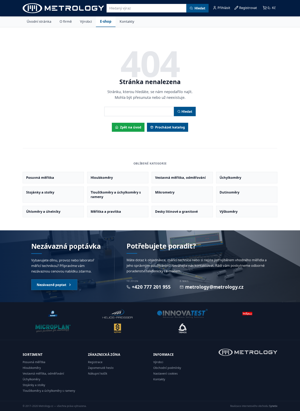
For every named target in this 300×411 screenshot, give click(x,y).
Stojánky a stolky (34, 385)
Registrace (95, 362)
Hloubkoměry (32, 368)
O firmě (66, 21)
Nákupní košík (97, 373)
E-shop (105, 21)
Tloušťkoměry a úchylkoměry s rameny (49, 391)
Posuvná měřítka (34, 362)
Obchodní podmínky (167, 368)
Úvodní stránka (39, 21)
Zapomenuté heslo (100, 368)
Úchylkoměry (31, 379)
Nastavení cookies (165, 373)
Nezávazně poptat (51, 285)
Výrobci (86, 21)
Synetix (273, 406)
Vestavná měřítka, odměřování (43, 373)
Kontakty (127, 21)
